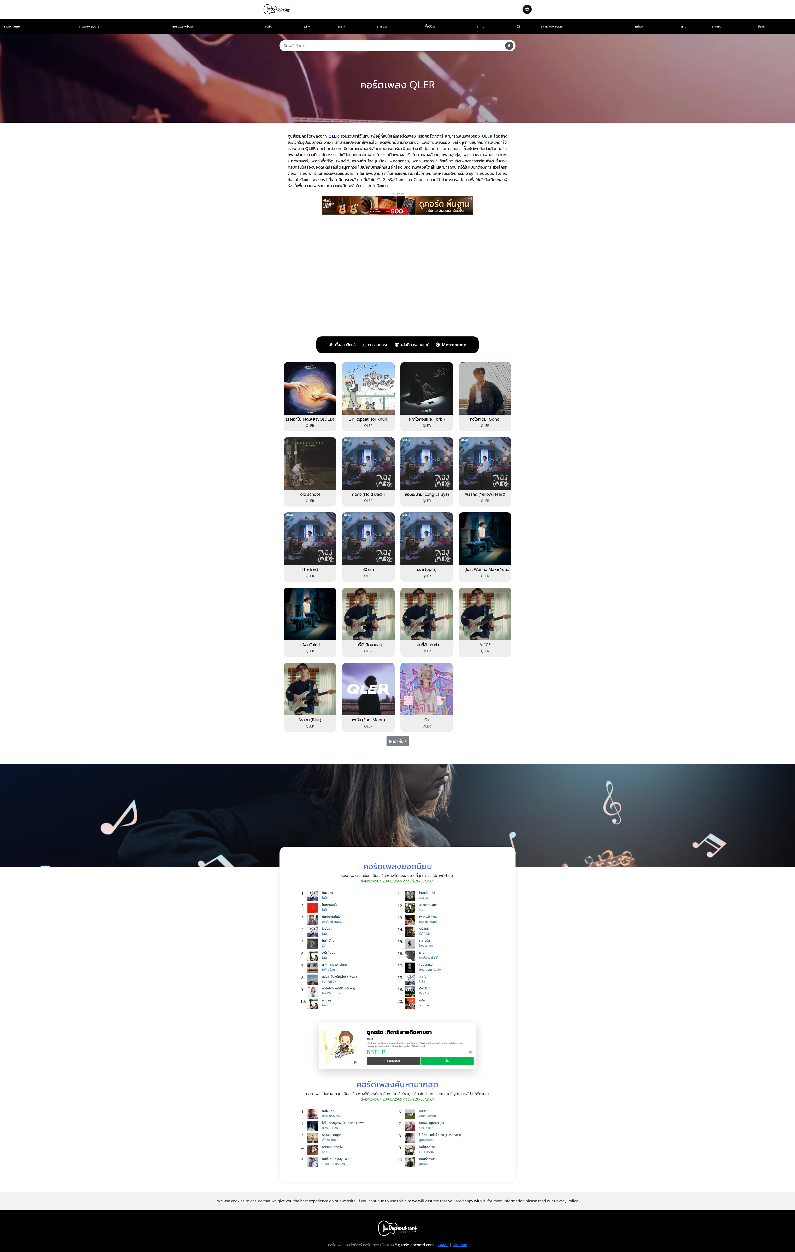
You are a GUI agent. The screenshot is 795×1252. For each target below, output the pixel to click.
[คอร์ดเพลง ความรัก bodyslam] (411, 944)
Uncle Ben (426, 1128)
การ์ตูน (382, 26)
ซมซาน (326, 1000)
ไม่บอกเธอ (426, 964)
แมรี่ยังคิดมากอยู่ (368, 644)
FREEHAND (426, 1152)
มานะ (422, 952)
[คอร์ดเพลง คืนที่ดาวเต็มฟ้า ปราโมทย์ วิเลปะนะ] (313, 920)
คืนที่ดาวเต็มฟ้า (332, 917)
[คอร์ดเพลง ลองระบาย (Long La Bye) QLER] (426, 463)
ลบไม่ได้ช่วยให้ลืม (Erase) (338, 988)
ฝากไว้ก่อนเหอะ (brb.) (427, 419)
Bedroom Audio (430, 969)
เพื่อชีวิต (429, 26)
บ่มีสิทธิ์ (424, 928)
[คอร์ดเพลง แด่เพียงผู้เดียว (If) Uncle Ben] (411, 1126)
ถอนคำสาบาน (428, 1159)
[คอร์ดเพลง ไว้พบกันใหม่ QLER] (310, 613)
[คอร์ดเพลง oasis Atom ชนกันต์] (411, 1114)
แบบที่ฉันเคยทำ (427, 644)
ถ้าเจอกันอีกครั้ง (332, 1147)
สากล (341, 26)
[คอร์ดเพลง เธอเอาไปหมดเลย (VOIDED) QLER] (310, 388)
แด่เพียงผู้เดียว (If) (431, 1123)
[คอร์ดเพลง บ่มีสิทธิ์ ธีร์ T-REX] (411, 932)
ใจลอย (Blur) (310, 720)
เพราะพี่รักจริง (428, 917)
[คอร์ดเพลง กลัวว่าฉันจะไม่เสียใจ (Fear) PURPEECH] (313, 980)
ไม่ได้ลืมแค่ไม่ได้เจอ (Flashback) (440, 1135)
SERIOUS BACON (333, 1164)
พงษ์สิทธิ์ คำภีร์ (428, 957)
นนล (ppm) (426, 569)
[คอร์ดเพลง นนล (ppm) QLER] (426, 538)
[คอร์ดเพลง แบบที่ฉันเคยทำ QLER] (426, 613)
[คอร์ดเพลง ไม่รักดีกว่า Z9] (313, 944)
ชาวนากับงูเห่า (428, 905)
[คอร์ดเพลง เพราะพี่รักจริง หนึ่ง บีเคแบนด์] (411, 920)
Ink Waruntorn (332, 993)
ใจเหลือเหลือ (427, 893)
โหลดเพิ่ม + (397, 741)
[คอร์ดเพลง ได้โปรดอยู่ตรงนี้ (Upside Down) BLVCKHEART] (313, 1126)
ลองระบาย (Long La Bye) (427, 494)
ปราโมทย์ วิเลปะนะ (332, 922)
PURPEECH (329, 981)
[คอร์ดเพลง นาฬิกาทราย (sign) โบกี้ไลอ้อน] (313, 968)
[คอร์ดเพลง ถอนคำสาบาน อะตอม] (411, 1162)
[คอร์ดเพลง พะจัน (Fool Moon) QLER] (368, 688)
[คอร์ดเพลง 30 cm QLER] (368, 538)
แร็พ (307, 26)
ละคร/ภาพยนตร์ (552, 26)
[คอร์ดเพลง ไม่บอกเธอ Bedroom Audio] (411, 968)
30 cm (368, 569)
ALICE (485, 644)
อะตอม (423, 1164)
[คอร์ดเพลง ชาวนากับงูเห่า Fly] (411, 908)
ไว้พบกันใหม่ (310, 644)
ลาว (683, 26)
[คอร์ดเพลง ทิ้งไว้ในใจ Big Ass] (411, 991)
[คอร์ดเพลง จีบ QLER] (426, 688)
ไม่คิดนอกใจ (329, 905)
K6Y (324, 1152)
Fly (421, 910)
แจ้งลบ (443, 1244)
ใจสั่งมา (327, 928)
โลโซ (325, 898)
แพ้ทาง (423, 1000)
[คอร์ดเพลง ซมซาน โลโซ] (313, 1003)
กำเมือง (637, 26)
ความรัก (424, 940)
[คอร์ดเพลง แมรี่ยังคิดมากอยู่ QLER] (368, 613)
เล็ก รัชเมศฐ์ (329, 1140)
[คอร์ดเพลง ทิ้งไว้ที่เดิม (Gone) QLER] (485, 388)
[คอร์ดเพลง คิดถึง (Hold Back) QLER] (368, 463)
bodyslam (426, 945)
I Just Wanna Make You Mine (485, 572)
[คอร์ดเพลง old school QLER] (310, 463)
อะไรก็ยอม (328, 952)
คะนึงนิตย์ (328, 1111)
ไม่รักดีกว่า (329, 940)
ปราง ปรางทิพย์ (331, 1116)
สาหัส (423, 976)
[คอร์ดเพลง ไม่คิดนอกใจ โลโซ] (313, 908)
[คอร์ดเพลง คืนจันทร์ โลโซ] (313, 896)
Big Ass (424, 993)
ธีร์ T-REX (425, 933)
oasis (422, 1111)
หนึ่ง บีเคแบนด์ (428, 922)
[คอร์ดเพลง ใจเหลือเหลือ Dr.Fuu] (411, 896)
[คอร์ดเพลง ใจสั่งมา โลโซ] (313, 932)
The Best (310, 569)
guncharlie (426, 1140)
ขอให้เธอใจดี (427, 1147)
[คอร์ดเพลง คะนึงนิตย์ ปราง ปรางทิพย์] (313, 1114)
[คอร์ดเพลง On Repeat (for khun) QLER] (368, 388)
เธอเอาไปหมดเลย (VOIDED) (310, 419)
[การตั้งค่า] (527, 9)
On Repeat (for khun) (368, 419)
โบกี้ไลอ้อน (328, 969)
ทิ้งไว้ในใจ (425, 988)
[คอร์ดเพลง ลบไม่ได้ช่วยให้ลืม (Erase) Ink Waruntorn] (313, 991)
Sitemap (460, 1244)
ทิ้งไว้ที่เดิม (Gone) (485, 419)
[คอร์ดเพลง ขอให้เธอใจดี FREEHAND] (411, 1150)
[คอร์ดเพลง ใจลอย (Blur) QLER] (310, 688)
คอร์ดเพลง (12, 26)
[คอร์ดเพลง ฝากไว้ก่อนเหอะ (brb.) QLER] (426, 388)
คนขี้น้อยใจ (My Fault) (337, 1159)
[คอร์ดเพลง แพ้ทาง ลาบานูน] (411, 1003)
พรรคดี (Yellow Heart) (485, 494)
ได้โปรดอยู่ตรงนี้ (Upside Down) (344, 1123)
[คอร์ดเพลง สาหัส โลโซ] (411, 980)
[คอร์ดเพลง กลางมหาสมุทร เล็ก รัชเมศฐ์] (313, 1138)
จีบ (426, 720)
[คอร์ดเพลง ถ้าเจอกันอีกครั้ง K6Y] (313, 1150)
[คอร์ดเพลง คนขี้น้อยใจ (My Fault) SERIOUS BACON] (313, 1162)
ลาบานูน (424, 1005)
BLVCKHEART (331, 1128)
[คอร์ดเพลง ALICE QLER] (485, 613)
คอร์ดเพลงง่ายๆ (90, 26)
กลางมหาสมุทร (331, 1135)
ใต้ (518, 26)
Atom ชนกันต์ (427, 1116)
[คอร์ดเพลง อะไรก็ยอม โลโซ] (313, 956)
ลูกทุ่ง (480, 26)
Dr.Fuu (423, 898)
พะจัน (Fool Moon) (368, 720)
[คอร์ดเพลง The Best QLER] (310, 538)
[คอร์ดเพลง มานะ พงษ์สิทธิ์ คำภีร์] (411, 956)
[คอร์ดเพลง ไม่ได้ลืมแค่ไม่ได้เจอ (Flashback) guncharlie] (411, 1138)
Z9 (323, 945)
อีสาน (761, 26)
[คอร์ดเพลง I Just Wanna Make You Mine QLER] (485, 538)
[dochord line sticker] (397, 1045)
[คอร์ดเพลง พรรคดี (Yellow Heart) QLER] (485, 463)
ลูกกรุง (716, 26)
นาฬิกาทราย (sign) (334, 964)
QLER (310, 425)
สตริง (268, 26)
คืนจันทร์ (327, 893)
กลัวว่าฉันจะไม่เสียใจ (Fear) (339, 976)
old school (310, 494)
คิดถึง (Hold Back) (368, 494)
